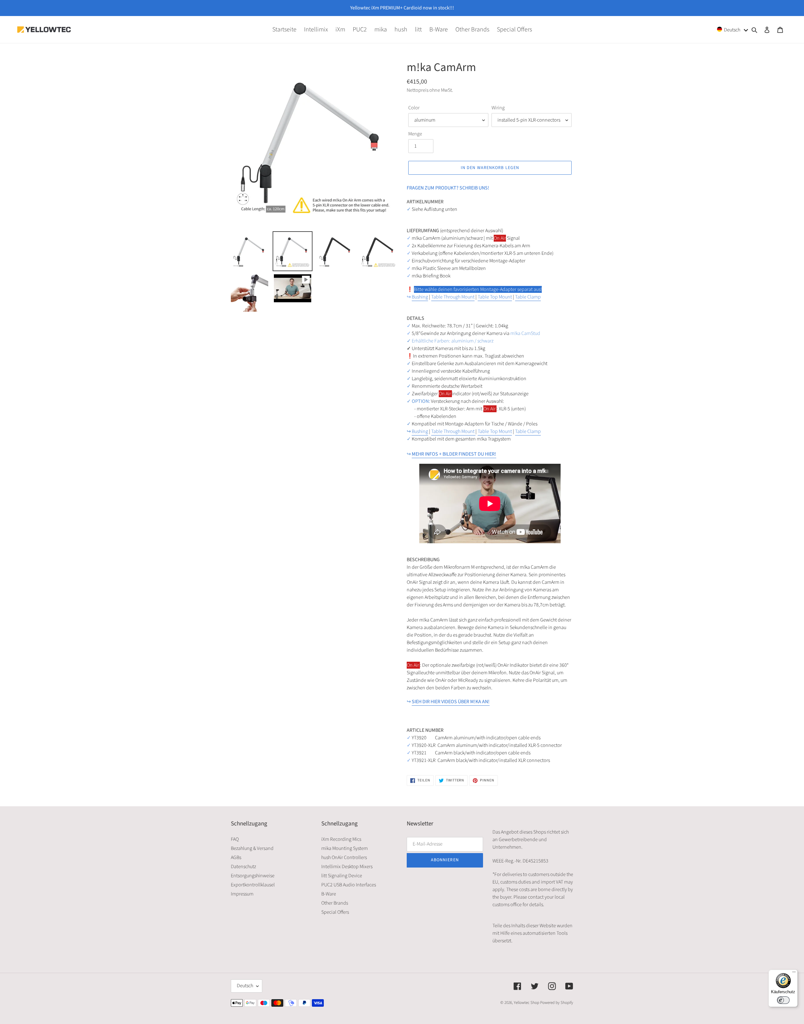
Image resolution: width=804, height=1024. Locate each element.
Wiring (498, 107)
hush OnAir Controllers (344, 857)
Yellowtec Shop (526, 1002)
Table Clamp (528, 296)
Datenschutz (243, 866)
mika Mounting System (344, 848)
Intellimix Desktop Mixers (346, 866)
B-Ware (328, 893)
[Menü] (794, 973)
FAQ (235, 839)
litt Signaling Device (341, 875)
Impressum (242, 893)
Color (414, 107)
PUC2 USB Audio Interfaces (348, 884)
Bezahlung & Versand (252, 848)
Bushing (420, 296)
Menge (415, 133)
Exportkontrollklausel (253, 884)
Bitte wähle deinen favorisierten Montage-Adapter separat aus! (478, 289)
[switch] (783, 1000)
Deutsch (245, 985)
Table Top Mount (495, 296)
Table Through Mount (453, 296)
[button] (732, 29)
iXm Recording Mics (341, 839)
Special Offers (335, 912)
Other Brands (334, 903)
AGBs (236, 857)
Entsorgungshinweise (252, 875)
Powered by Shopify (556, 1002)
